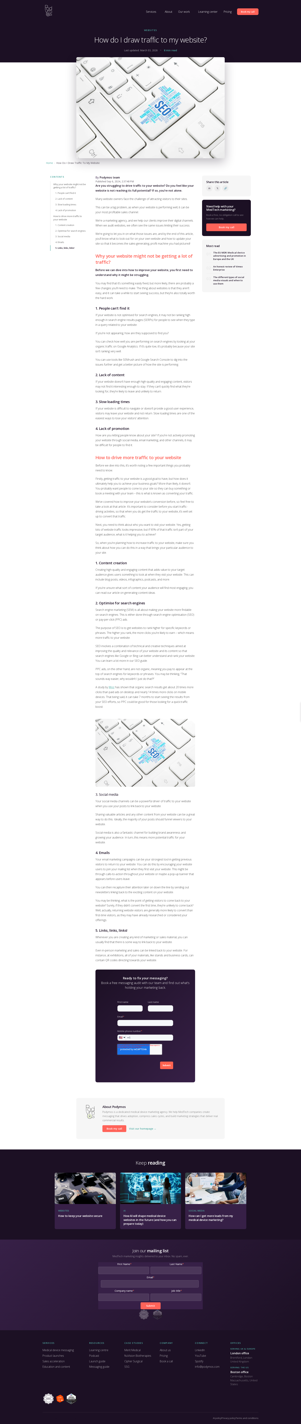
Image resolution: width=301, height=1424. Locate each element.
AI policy (217, 1418)
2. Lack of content (64, 198)
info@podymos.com (207, 1367)
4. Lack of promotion (65, 210)
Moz (111, 687)
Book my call (248, 11)
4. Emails (59, 242)
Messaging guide (99, 1367)
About (168, 12)
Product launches (53, 1356)
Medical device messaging (58, 1350)
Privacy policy (228, 1418)
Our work (184, 12)
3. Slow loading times (65, 204)
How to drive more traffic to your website (67, 218)
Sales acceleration (54, 1361)
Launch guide (97, 1361)
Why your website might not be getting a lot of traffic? (69, 186)
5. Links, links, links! (64, 247)
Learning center (208, 12)
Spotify (199, 1361)
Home (49, 163)
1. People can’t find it (65, 193)
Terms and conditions (247, 1418)
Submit (167, 1065)
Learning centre (98, 1350)
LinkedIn (200, 1350)
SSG (126, 1367)
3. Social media (62, 236)
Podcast (94, 1356)
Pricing (227, 12)
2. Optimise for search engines (70, 230)
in (209, 188)
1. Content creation (64, 225)
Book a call (166, 1361)
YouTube (200, 1356)
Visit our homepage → (142, 1128)
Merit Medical (132, 1350)
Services (151, 12)
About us (165, 1350)
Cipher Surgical (133, 1361)
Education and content (56, 1367)
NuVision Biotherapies (137, 1356)
